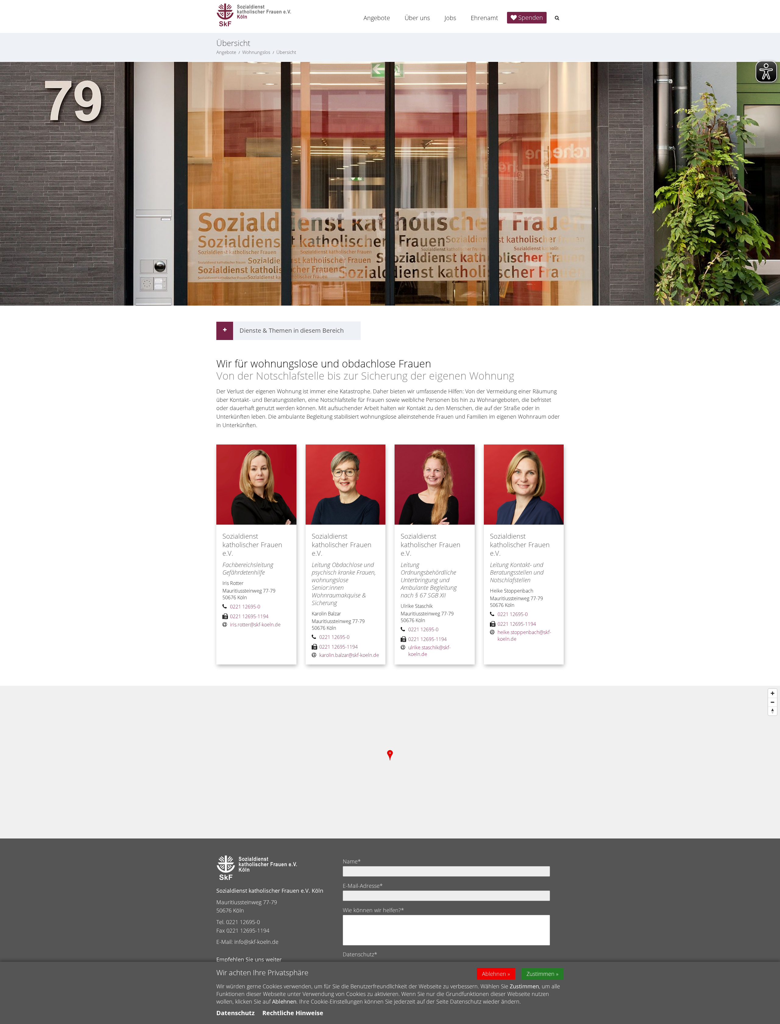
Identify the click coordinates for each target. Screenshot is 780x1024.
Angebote (376, 18)
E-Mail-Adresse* (363, 885)
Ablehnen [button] (494, 973)
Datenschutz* (360, 954)
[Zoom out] (772, 702)
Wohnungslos (256, 52)
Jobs (450, 18)
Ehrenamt (484, 18)
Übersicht (286, 52)
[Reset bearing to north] (772, 711)
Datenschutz (235, 1013)
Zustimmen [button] (540, 973)
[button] (557, 17)
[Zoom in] (772, 693)
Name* (352, 861)
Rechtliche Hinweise (292, 1013)
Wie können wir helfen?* (373, 910)
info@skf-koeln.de (256, 941)
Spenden (530, 17)
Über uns (417, 18)
